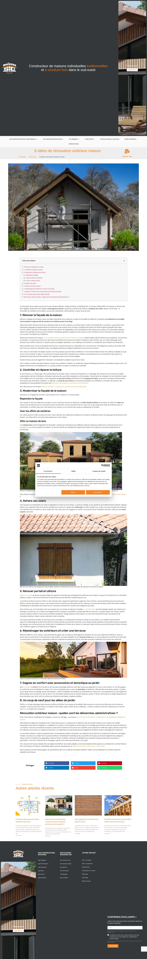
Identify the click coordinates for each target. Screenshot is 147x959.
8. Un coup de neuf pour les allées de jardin (37, 294)
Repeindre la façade (32, 275)
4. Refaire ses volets (30, 283)
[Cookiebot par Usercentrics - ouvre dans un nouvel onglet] (102, 465)
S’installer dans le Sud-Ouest (109, 139)
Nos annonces (73, 139)
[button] (124, 261)
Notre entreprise (130, 139)
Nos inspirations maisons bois (52, 139)
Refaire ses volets (26, 595)
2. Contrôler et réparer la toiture (33, 270)
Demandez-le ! (132, 69)
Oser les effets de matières (34, 278)
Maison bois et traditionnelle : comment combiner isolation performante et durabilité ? (55, 821)
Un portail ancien (89, 609)
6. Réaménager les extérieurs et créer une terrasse (39, 289)
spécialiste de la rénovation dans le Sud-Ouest (88, 746)
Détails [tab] (73, 471)
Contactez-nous (73, 144)
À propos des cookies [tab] (99, 471)
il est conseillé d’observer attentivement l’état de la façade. (64, 338)
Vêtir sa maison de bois (33, 280)
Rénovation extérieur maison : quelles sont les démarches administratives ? (46, 297)
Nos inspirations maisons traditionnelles (23, 139)
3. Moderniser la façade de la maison (35, 272)
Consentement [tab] (48, 471)
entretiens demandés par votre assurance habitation (70, 383)
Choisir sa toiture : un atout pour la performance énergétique (63, 387)
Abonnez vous (127, 156)
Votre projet (89, 139)
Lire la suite (18, 835)
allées (25, 709)
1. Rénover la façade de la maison (34, 267)
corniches (26, 687)
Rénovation (32, 157)
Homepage (22, 157)
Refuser (73, 492)
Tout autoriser (98, 492)
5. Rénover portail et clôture (32, 286)
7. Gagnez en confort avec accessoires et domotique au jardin (42, 291)
